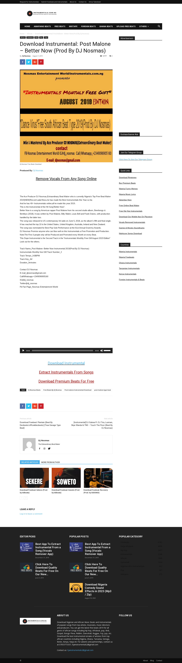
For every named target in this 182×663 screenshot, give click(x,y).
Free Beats (59, 26)
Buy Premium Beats (127, 183)
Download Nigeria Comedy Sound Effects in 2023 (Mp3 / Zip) (98, 589)
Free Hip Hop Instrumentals (130, 211)
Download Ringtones (127, 177)
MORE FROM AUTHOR (50, 462)
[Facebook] (40, 448)
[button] (159, 26)
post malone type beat (102, 390)
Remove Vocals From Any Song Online (66, 179)
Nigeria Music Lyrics (127, 194)
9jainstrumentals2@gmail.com (80, 650)
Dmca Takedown (95, 2)
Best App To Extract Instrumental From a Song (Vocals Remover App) (48, 549)
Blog (152, 660)
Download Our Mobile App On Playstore (135, 217)
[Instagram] (45, 448)
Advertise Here (125, 200)
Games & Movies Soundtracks (131, 228)
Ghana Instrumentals (128, 263)
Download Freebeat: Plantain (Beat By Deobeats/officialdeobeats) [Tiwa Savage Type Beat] (40, 425)
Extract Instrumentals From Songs (66, 372)
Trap (46, 37)
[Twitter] (50, 448)
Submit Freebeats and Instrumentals (54, 2)
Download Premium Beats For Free (66, 381)
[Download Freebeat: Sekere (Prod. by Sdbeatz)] (34, 478)
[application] (66, 350)
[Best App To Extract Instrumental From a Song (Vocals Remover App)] (26, 547)
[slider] (107, 350)
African (29, 34)
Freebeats (30, 37)
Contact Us (82, 2)
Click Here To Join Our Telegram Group (135, 159)
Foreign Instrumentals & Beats (132, 279)
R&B (36, 37)
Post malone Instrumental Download (78, 390)
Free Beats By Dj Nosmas (52, 390)
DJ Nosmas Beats (34, 390)
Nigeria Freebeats (126, 257)
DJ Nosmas (26, 56)
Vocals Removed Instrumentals (132, 222)
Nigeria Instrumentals (128, 251)
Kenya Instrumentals (127, 274)
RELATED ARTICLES (29, 462)
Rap (41, 37)
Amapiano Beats (42, 26)
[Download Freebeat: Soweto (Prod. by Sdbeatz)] (66, 478)
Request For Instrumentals (29, 2)
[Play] (23, 350)
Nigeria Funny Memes (128, 189)
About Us (73, 2)
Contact (159, 660)
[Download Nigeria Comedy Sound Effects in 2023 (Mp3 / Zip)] (76, 587)
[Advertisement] (113, 13)
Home (27, 26)
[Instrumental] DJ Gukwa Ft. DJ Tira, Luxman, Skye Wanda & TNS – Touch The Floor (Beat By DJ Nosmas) (92, 425)
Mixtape (73, 26)
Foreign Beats (88, 26)
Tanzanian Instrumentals (129, 268)
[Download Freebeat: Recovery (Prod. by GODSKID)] (98, 478)
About (145, 660)
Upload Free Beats (126, 26)
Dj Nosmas (38, 170)
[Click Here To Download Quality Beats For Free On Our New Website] (26, 567)
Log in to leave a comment (31, 514)
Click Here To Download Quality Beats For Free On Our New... (46, 569)
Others (143, 26)
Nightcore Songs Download (130, 233)
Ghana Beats (106, 26)
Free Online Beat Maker (129, 205)
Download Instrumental (66, 363)
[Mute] (101, 350)
